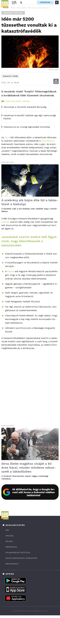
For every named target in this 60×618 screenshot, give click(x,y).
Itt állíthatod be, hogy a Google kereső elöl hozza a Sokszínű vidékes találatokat (33, 492)
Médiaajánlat (12, 564)
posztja (5, 222)
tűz (14, 8)
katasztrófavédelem (40, 8)
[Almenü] (14, 2)
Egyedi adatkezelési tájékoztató (21, 558)
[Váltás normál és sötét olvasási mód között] (21, 2)
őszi (7, 137)
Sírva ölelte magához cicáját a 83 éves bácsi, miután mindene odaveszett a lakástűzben (28, 467)
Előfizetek (45, 2)
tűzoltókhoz (48, 140)
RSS (7, 530)
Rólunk (9, 541)
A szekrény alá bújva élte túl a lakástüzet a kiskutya (29, 202)
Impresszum (11, 547)
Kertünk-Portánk (13, 13)
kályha (10, 271)
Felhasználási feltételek (18, 553)
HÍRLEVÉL (10, 536)
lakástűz (23, 8)
